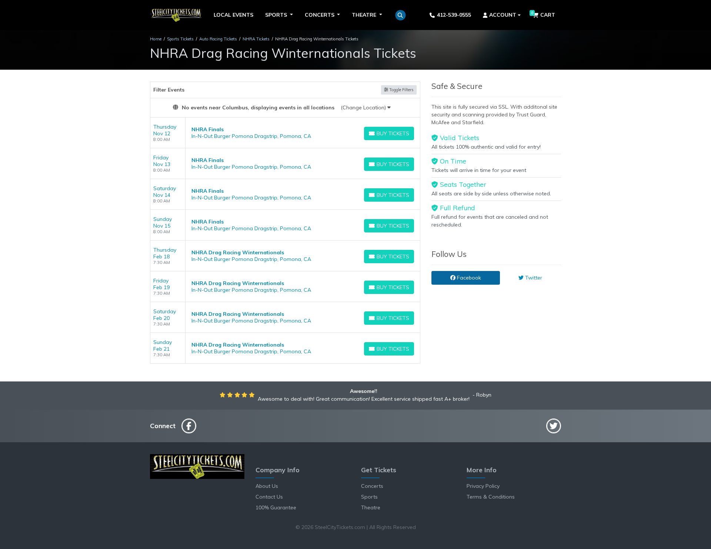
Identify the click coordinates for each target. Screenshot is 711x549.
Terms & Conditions (491, 496)
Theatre (370, 507)
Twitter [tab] (533, 277)
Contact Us (269, 496)
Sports (369, 496)
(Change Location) (364, 107)
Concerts (372, 486)
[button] (400, 15)
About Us (267, 486)
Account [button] (502, 14)
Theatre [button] (365, 14)
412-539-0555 (454, 14)
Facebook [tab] (468, 277)
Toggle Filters (401, 89)
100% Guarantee (276, 507)
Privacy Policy (483, 486)
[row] (285, 133)
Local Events (233, 14)
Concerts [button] (320, 14)
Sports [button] (276, 14)
